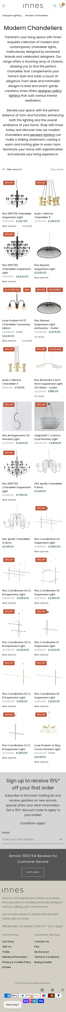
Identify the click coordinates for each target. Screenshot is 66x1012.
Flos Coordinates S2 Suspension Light (46, 695)
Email (6, 832)
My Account (41, 952)
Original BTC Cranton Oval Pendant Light (47, 437)
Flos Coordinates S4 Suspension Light (47, 541)
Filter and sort (13, 169)
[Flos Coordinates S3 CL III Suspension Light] (17, 623)
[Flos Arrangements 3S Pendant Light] (17, 416)
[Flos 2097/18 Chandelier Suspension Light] (17, 194)
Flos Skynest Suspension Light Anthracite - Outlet (46, 324)
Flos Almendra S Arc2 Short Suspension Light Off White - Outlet (48, 383)
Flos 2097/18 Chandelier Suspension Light (16, 215)
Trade (6, 952)
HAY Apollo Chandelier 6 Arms (48, 485)
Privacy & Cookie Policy (16, 962)
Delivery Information (14, 957)
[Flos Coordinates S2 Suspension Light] (49, 674)
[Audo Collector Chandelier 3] (17, 361)
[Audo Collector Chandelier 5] (49, 194)
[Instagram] (61, 990)
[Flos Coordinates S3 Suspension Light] (49, 571)
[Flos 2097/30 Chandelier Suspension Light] (17, 464)
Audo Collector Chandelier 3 (11, 382)
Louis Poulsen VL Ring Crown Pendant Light (47, 747)
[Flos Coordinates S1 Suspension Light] (49, 623)
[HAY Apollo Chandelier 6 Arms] (49, 464)
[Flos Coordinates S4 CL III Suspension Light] (17, 571)
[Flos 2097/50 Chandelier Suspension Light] (17, 246)
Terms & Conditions (46, 957)
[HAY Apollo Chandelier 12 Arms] (17, 520)
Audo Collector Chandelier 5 (43, 215)
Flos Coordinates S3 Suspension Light (46, 592)
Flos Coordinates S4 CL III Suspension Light (16, 592)
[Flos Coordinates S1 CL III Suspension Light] (17, 726)
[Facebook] (42, 990)
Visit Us (6, 946)
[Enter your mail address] (60, 839)
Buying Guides (43, 962)
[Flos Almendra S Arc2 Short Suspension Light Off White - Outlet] (49, 361)
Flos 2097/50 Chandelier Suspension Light (16, 268)
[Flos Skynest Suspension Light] (49, 246)
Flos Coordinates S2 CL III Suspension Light (16, 695)
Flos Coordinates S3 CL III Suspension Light (16, 644)
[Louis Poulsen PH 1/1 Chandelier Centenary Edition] (17, 301)
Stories (6, 967)
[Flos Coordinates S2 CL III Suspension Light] (17, 674)
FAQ (36, 946)
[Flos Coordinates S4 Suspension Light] (49, 520)
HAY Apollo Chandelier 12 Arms (16, 541)
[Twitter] (52, 990)
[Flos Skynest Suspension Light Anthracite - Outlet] (49, 301)
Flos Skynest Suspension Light (44, 267)
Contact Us (41, 941)
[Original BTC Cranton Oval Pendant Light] (49, 416)
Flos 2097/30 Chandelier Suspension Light (16, 487)
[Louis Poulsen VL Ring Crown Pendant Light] (49, 726)
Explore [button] (33, 872)
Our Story (8, 941)
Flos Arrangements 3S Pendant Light (16, 437)
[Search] (55, 6)
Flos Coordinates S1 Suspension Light (46, 644)
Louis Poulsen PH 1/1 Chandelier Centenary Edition (16, 324)
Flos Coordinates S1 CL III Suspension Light (16, 747)
